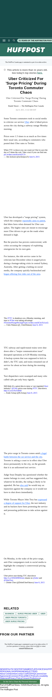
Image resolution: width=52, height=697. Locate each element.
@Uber (15, 388)
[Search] (13, 40)
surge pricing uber (27, 614)
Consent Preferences (31, 678)
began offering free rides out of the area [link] (22, 274)
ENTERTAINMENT (24, 669)
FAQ (37, 646)
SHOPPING (16, 671)
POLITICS (10, 669)
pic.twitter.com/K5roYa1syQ (36, 323)
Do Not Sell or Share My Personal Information (20, 682)
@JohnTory (8, 580)
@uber (35, 578)
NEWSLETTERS (29, 671)
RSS (29, 674)
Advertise (12, 674)
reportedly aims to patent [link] (33, 220)
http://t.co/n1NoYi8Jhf (13, 391)
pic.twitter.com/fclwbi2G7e (14, 154)
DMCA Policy (31, 676)
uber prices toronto (16, 618)
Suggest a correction (26, 627)
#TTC (9, 318)
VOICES (41, 669)
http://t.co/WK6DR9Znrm (14, 578)
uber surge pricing (15, 621)
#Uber (12, 320)
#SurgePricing (16, 323)
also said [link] (24, 485)
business (9, 614)
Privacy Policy (15, 678)
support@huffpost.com (26, 648)
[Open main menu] (4, 40)
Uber (27, 122)
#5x (23, 323)
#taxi (46, 386)
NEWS (3, 669)
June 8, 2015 (34, 157)
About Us (4, 674)
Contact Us (22, 674)
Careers (38, 674)
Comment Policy (17, 676)
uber (43, 614)
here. (40, 73)
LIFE (35, 669)
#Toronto (7, 323)
